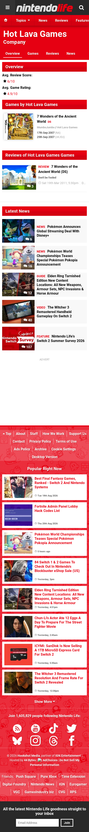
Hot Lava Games (35, 34)
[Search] (81, 7)
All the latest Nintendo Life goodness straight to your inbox (44, 811)
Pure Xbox (49, 777)
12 (29, 293)
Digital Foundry (14, 784)
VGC (16, 792)
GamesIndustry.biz (39, 792)
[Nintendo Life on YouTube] (35, 729)
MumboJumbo (46, 127)
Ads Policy (22, 449)
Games (32, 53)
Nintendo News (42, 784)
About (20, 434)
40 (29, 320)
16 (29, 266)
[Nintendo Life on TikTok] (54, 729)
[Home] (6, 20)
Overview (12, 53)
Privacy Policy (40, 441)
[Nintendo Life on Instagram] (35, 741)
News (71, 53)
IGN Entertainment (68, 756)
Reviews (52, 53)
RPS (73, 792)
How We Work (53, 434)
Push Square (26, 777)
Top (8, 434)
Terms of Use (66, 441)
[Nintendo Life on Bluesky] (17, 741)
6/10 (11, 81)
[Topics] (7, 7)
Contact (19, 441)
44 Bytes (30, 760)
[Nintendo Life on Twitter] (72, 729)
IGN (62, 784)
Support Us (77, 434)
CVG (62, 792)
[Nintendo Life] (44, 7)
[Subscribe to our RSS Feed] (17, 729)
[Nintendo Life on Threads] (54, 741)
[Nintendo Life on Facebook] (72, 741)
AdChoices (49, 760)
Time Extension (73, 777)
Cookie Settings (63, 449)
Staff (34, 434)
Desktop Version (44, 457)
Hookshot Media (28, 756)
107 (28, 347)
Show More (43, 702)
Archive (41, 449)
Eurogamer (78, 784)
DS (83, 183)
